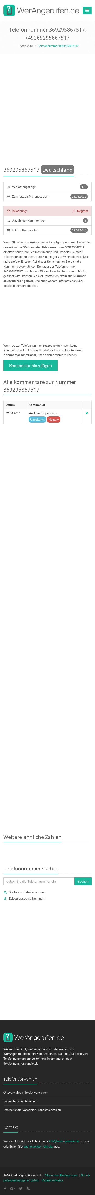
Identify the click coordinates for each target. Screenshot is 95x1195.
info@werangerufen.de (64, 1141)
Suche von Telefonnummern (27, 892)
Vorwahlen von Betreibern (20, 1101)
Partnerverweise (52, 1180)
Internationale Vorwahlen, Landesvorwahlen (32, 1109)
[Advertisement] (47, 111)
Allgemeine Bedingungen (61, 1175)
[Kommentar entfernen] (87, 413)
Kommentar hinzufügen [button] (30, 365)
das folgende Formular (38, 1146)
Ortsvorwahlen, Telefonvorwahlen (25, 1092)
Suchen (83, 881)
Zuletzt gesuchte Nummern (27, 898)
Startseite (26, 46)
